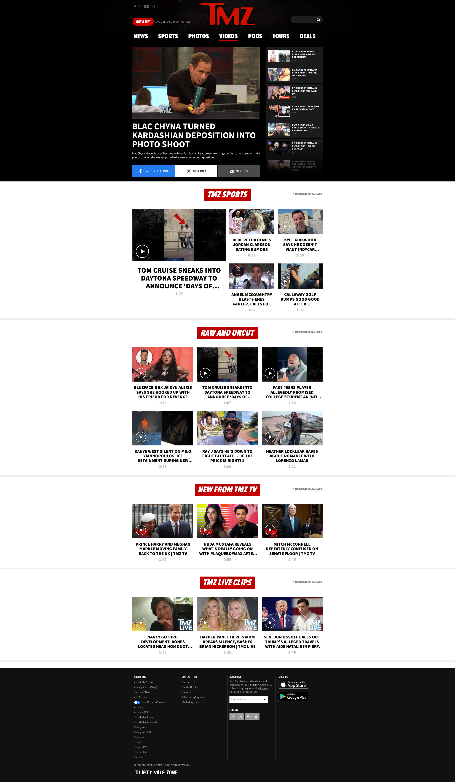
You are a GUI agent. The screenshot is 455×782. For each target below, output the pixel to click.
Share (156, 171)
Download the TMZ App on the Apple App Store (293, 684)
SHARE (199, 171)
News (140, 36)
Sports (168, 36)
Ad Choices (140, 697)
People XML (140, 747)
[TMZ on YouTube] (248, 716)
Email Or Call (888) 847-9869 (173, 22)
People (138, 742)
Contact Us (188, 682)
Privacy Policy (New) (145, 687)
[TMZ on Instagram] (153, 6)
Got (143, 22)
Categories (140, 727)
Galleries (139, 737)
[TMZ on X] (140, 6)
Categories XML (143, 732)
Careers (186, 692)
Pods (255, 36)
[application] (196, 83)
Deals (307, 36)
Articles (138, 707)
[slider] (196, 118)
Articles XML (141, 712)
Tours (280, 36)
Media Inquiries (190, 702)
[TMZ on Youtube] (146, 6)
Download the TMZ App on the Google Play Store (293, 696)
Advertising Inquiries (193, 697)
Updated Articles (143, 717)
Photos (198, 36)
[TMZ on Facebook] (135, 6)
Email (241, 171)
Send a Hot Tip (190, 687)
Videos (228, 36)
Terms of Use (142, 692)
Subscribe (264, 699)
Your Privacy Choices (153, 702)
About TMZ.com (143, 682)
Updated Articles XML (146, 722)
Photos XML (141, 752)
